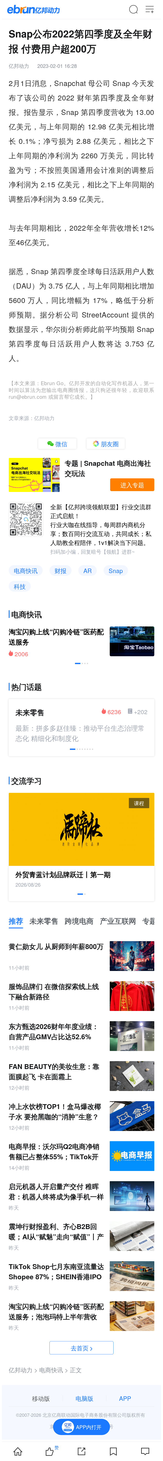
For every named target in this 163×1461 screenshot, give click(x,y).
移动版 (41, 1398)
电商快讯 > (53, 1369)
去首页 (80, 1348)
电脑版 (84, 1398)
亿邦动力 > (23, 1369)
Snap (116, 570)
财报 (60, 570)
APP (125, 1398)
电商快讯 (26, 570)
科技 (20, 586)
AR (87, 570)
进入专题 (132, 484)
